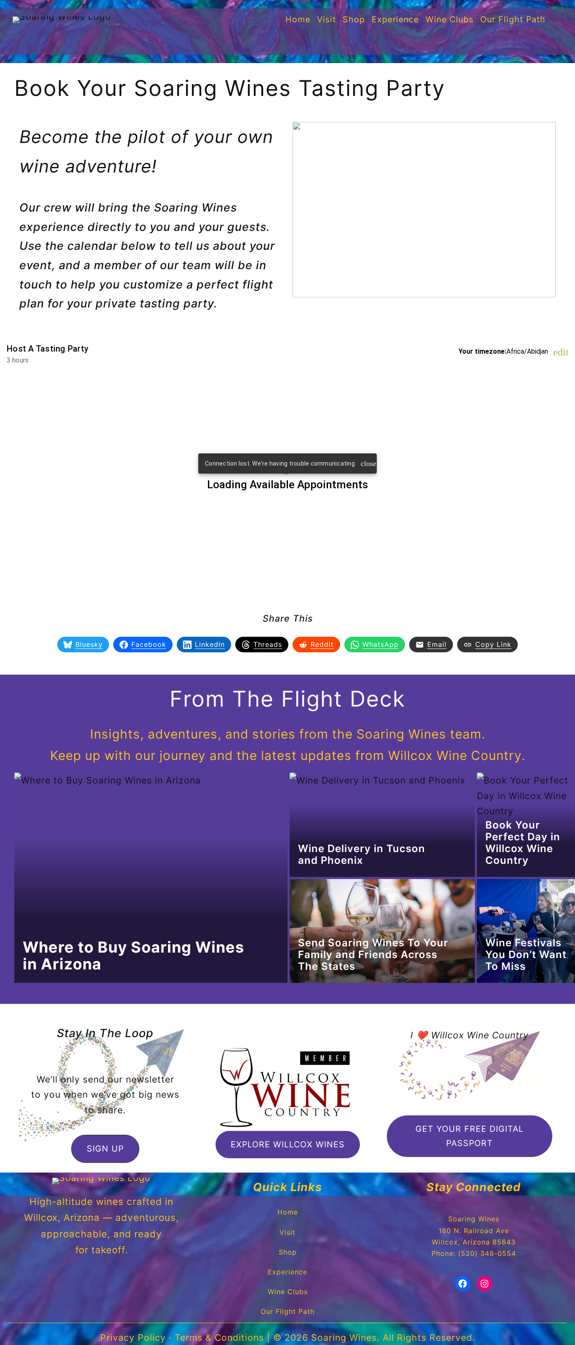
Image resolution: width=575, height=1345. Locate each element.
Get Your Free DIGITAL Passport (469, 1136)
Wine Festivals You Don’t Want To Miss (526, 954)
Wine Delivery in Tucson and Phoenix (361, 854)
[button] (105, 1149)
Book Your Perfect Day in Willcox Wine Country (522, 842)
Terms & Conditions (219, 1337)
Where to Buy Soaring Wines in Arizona (133, 955)
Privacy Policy (133, 1337)
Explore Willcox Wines (288, 1144)
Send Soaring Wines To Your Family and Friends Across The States (373, 954)
